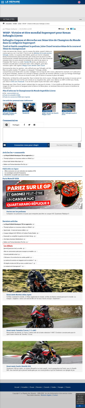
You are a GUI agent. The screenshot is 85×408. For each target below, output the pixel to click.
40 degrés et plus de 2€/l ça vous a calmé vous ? (20, 263)
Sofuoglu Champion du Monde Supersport (9, 112)
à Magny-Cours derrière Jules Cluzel (33, 65)
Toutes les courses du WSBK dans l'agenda (17, 97)
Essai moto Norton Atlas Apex (14, 161)
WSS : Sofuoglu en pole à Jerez (69, 112)
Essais (32, 387)
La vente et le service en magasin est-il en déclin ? (21, 260)
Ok (80, 406)
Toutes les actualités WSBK (12, 95)
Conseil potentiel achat (13, 254)
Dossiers (39, 387)
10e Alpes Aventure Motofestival (15, 239)
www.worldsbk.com (13, 93)
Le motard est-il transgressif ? (14, 266)
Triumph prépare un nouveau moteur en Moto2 (19, 158)
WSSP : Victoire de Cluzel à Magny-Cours (50, 112)
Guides (53, 387)
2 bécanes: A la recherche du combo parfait (19, 257)
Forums (68, 387)
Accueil (16, 387)
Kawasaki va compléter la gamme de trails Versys (20, 236)
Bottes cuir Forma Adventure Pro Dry (16, 164)
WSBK (15, 23)
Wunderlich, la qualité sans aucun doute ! (16, 175)
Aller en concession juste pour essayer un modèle (21, 251)
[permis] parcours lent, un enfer (15, 248)
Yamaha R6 (27, 62)
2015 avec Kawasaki (17, 81)
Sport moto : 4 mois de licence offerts (16, 230)
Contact (55, 395)
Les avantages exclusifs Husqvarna (15, 173)
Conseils (46, 387)
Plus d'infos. (80, 403)
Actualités (8, 19)
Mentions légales (46, 395)
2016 (19, 23)
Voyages (61, 387)
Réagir (62, 29)
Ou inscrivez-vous (64, 145)
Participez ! (76, 245)
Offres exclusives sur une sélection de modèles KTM (20, 171)
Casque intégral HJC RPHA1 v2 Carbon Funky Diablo (21, 233)
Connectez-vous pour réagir (26, 145)
